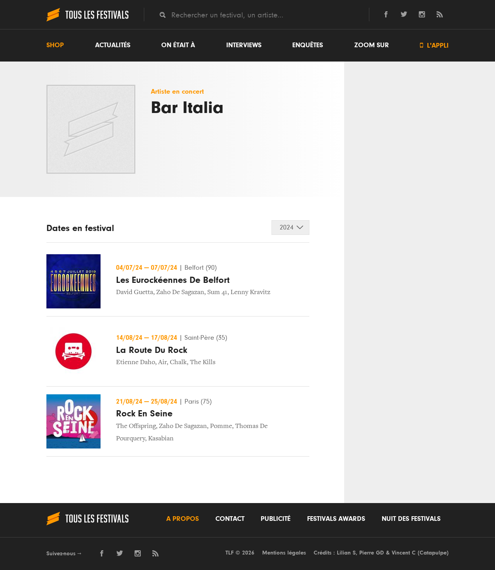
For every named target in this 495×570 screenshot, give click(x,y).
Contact (229, 518)
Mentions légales (284, 553)
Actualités (112, 45)
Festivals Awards (336, 518)
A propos (182, 518)
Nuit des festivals (411, 518)
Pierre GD (371, 553)
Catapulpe (433, 553)
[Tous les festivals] (87, 20)
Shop (55, 45)
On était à (178, 45)
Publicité (275, 518)
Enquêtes (307, 45)
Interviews (243, 45)
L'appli (434, 45)
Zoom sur (371, 45)
